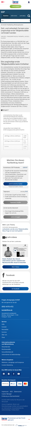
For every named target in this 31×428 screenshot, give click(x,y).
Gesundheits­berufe (7, 352)
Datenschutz (18, 392)
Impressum (5, 392)
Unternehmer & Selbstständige (11, 354)
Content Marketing (7, 365)
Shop (3, 337)
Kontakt (4, 327)
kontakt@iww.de (7, 310)
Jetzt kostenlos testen (15, 184)
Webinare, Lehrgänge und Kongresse (13, 362)
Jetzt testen (15, 6)
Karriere (4, 332)
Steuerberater (6, 347)
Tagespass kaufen (15, 202)
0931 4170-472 (7, 307)
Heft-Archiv (14, 16)
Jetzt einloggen (15, 217)
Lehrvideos (23, 16)
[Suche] (28, 16)
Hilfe (3, 324)
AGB (11, 392)
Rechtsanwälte (6, 349)
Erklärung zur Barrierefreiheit (10, 396)
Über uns (4, 335)
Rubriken (5, 16)
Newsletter (5, 329)
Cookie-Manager (7, 394)
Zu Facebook (15, 289)
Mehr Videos (15, 267)
